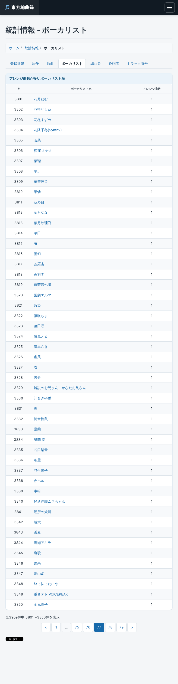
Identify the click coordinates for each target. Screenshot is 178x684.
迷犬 (37, 522)
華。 (37, 171)
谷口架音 (41, 450)
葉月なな (41, 212)
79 (121, 627)
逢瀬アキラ (42, 542)
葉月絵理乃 (42, 223)
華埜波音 (41, 181)
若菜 (37, 140)
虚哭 (37, 357)
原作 (35, 63)
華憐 (37, 192)
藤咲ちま (41, 316)
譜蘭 (37, 429)
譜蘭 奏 (39, 439)
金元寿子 (41, 604)
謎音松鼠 (41, 419)
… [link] (66, 627)
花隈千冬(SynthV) (48, 130)
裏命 (37, 377)
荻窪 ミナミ (43, 150)
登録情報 (17, 63)
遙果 (37, 563)
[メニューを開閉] (170, 7)
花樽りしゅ (42, 109)
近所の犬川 (42, 512)
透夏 (37, 532)
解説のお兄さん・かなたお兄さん (60, 388)
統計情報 (32, 48)
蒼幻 (37, 254)
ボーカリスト (72, 63)
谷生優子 (41, 470)
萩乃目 (39, 202)
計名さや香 (42, 398)
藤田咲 (39, 326)
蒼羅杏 (39, 264)
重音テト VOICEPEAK (51, 594)
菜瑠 (37, 161)
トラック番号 (137, 63)
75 (77, 627)
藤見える (41, 336)
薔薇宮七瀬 (42, 284)
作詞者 (114, 63)
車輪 (37, 491)
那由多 (39, 573)
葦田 (37, 233)
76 (88, 627)
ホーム (14, 48)
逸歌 (37, 553)
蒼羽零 (39, 274)
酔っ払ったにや (46, 584)
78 (110, 627)
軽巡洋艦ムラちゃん (49, 501)
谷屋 (37, 460)
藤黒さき (41, 346)
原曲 (50, 63)
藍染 (37, 305)
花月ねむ (41, 99)
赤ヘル (39, 480)
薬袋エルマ (42, 295)
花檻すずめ (42, 120)
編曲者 (95, 63)
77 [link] (99, 627)
